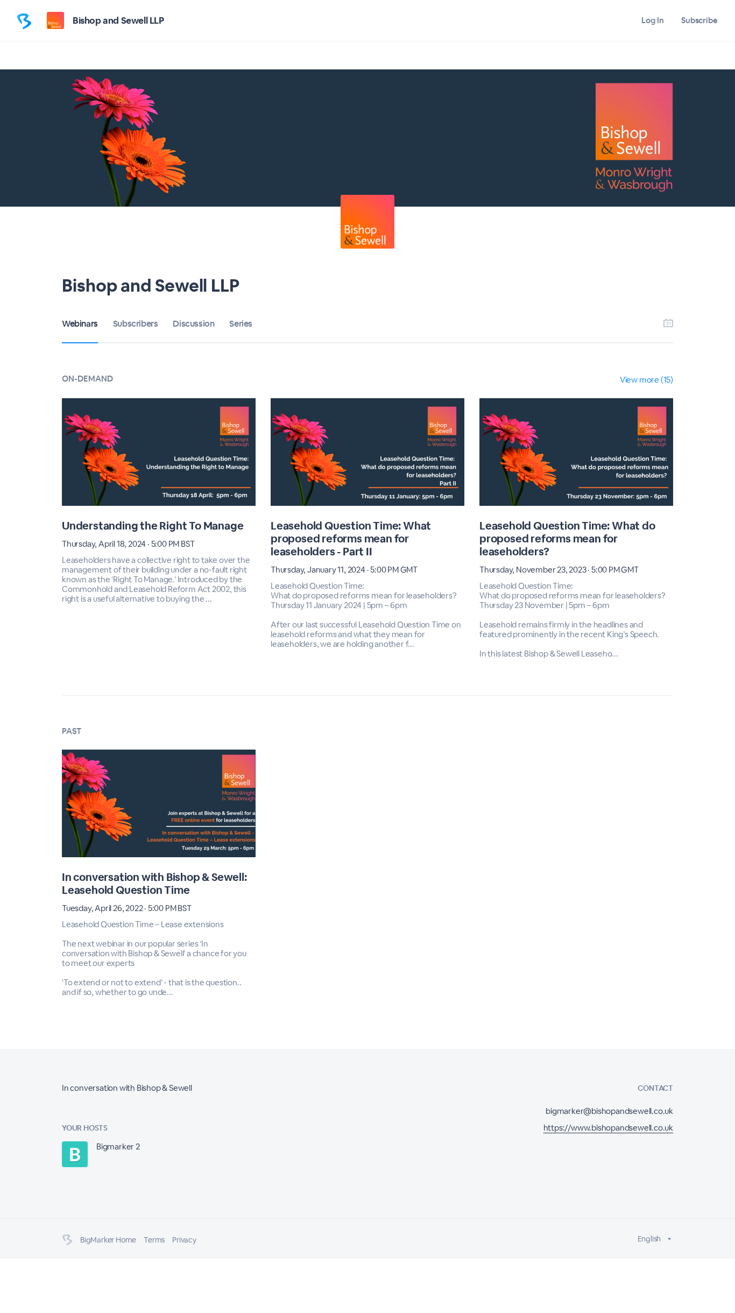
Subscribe (699, 20)
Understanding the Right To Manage (152, 526)
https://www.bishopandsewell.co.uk (608, 1128)
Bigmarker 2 (118, 1146)
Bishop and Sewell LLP (118, 20)
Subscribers (135, 323)
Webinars (80, 323)
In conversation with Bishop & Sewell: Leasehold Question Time (154, 883)
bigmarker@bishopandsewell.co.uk (609, 1111)
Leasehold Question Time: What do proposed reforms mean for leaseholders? (567, 539)
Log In (652, 20)
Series (240, 323)
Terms (154, 1240)
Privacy (184, 1240)
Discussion (193, 323)
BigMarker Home (108, 1240)
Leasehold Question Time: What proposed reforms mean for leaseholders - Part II (351, 539)
